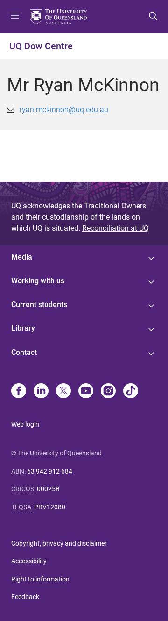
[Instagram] (108, 391)
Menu (15, 16)
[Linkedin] (41, 391)
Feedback (25, 597)
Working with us (37, 280)
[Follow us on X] (63, 391)
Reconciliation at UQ (115, 228)
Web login (25, 424)
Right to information (40, 579)
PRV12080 (49, 507)
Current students (39, 304)
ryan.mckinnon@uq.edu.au (64, 109)
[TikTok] (130, 391)
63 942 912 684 (49, 471)
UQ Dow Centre (41, 46)
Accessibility (29, 561)
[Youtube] (85, 391)
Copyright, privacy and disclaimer (59, 543)
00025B (48, 489)
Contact (24, 352)
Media (21, 257)
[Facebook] (18, 391)
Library (23, 328)
